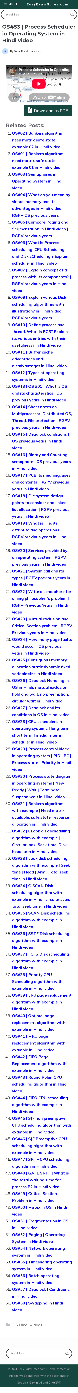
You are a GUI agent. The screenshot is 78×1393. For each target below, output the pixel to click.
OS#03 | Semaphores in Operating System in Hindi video (37, 181)
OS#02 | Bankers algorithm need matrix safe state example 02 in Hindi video (38, 140)
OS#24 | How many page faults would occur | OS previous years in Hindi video (42, 646)
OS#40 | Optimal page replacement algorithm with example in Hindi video (38, 1022)
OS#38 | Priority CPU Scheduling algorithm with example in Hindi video (37, 981)
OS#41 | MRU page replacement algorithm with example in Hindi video (38, 1043)
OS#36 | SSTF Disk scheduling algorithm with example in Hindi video (40, 940)
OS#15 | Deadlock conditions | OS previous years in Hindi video (40, 441)
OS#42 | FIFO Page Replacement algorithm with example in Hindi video (39, 1063)
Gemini (34, 1382)
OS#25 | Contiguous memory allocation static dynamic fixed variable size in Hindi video (41, 666)
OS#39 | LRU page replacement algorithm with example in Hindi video (42, 1002)
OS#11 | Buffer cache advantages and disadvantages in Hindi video (39, 359)
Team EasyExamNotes (27, 51)
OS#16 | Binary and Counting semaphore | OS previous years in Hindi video (41, 461)
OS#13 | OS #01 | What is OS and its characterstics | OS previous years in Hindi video (39, 393)
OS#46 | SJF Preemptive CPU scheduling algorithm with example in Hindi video (39, 1145)
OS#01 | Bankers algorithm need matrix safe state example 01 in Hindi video (38, 160)
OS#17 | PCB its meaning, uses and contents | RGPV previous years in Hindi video (41, 482)
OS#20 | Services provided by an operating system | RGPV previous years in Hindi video (39, 557)
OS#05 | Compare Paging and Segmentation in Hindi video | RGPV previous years (40, 229)
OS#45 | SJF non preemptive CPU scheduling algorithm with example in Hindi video (41, 1125)
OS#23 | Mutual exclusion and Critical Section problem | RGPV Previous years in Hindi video (42, 625)
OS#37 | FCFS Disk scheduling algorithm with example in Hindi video (40, 961)
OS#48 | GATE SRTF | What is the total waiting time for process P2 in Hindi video (40, 1179)
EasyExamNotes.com (47, 4)
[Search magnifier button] (72, 14)
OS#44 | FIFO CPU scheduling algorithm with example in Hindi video (40, 1104)
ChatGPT (54, 1382)
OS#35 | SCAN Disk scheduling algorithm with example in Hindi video (41, 919)
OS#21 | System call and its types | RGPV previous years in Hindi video (41, 577)
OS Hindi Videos (27, 1324)
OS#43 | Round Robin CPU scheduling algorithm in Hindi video (40, 1084)
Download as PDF (50, 110)
